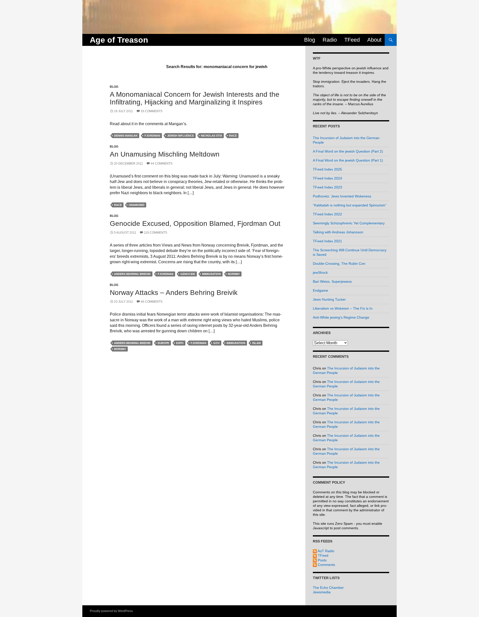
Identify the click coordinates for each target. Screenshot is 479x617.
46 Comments (151, 301)
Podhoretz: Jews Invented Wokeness (342, 196)
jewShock (320, 272)
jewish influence (180, 135)
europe (163, 343)
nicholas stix (211, 135)
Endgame (320, 290)
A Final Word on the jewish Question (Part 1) (348, 160)
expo (180, 343)
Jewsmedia (322, 592)
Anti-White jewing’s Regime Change (341, 317)
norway (234, 273)
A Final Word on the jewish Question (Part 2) (348, 151)
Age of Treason (119, 39)
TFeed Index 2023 (327, 187)
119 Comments (155, 232)
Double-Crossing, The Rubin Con (339, 263)
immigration (211, 273)
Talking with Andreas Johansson (338, 232)
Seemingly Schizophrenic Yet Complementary (349, 223)
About (374, 40)
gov (216, 343)
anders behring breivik (132, 273)
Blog (309, 40)
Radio (330, 40)
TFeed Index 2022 (327, 214)
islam (256, 343)
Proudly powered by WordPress (111, 611)
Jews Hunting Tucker (329, 299)
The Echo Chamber (328, 588)
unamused (136, 204)
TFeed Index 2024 (327, 178)
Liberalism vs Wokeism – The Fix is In (342, 308)
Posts (322, 560)
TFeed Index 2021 (327, 241)
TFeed (352, 40)
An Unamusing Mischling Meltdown (165, 154)
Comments (326, 565)
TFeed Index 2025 (327, 169)
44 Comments (161, 163)
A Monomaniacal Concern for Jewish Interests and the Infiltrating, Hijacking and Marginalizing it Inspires (194, 98)
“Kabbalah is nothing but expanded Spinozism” (349, 205)
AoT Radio (325, 551)
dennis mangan (125, 135)
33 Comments (151, 111)
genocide (187, 273)
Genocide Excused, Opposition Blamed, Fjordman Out (195, 223)
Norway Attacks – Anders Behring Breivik (174, 292)
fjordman (152, 135)
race (233, 135)
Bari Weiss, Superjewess (332, 281)
